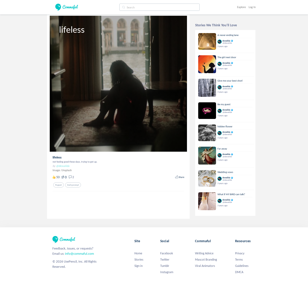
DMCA (239, 272)
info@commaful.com (79, 253)
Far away (222, 148)
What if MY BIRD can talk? (231, 194)
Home (138, 253)
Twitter (164, 260)
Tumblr (164, 266)
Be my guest (223, 104)
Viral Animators (205, 266)
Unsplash (66, 170)
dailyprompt (73, 185)
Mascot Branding (206, 260)
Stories (138, 260)
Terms (239, 260)
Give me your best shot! (230, 80)
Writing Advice (204, 253)
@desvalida (62, 166)
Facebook (166, 253)
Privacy (239, 253)
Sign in (138, 266)
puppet (58, 185)
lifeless (57, 157)
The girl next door (226, 57)
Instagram (166, 272)
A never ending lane (227, 35)
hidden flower (224, 126)
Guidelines (241, 266)
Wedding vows (225, 172)
